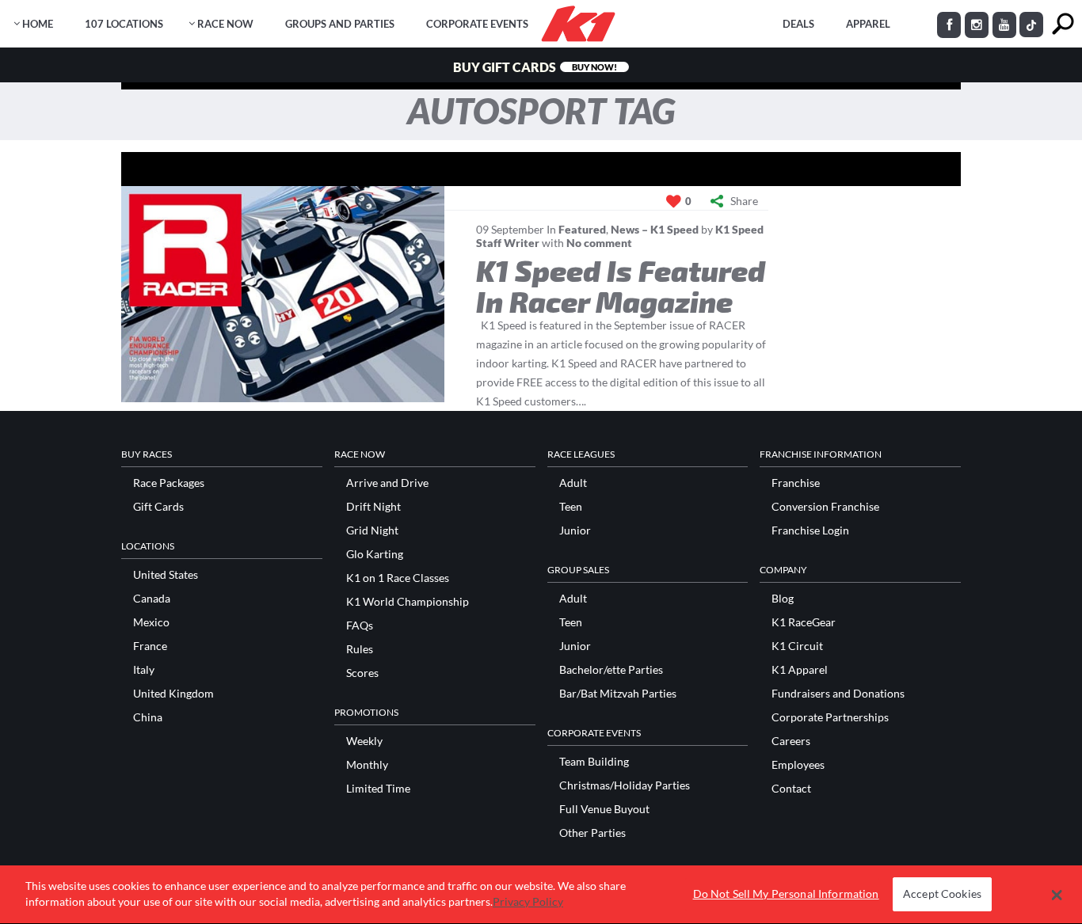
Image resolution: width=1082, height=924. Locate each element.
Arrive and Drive (387, 483)
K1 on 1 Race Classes (397, 578)
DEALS (798, 23)
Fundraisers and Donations (838, 693)
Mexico (151, 622)
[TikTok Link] (1031, 24)
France (150, 646)
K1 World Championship (407, 601)
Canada (151, 598)
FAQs (359, 625)
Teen (570, 506)
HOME (37, 23)
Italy (143, 669)
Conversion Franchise (825, 506)
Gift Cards (158, 506)
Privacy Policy (528, 901)
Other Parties (592, 832)
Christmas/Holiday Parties (624, 785)
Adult (573, 483)
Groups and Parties (339, 23)
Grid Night (372, 530)
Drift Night (373, 506)
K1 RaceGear (803, 622)
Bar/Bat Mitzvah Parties (617, 693)
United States (165, 574)
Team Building (594, 761)
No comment (599, 242)
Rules (359, 649)
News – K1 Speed (655, 229)
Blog (782, 598)
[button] (1057, 895)
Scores (362, 673)
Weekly (364, 741)
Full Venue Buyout (604, 809)
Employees (798, 764)
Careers (790, 741)
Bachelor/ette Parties (611, 669)
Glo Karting (374, 554)
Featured (582, 229)
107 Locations (124, 23)
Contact (791, 788)
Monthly (367, 764)
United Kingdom (173, 693)
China (147, 717)
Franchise (795, 483)
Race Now (225, 23)
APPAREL (868, 23)
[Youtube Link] (1004, 25)
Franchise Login (810, 530)
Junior (575, 530)
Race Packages (168, 483)
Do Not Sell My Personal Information (786, 894)
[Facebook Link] (949, 25)
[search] (1062, 24)
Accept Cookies (942, 894)
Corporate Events (477, 23)
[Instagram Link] (977, 25)
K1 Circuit (797, 646)
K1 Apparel (799, 669)
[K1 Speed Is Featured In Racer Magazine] (282, 294)
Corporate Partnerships (830, 717)
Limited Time (378, 788)
